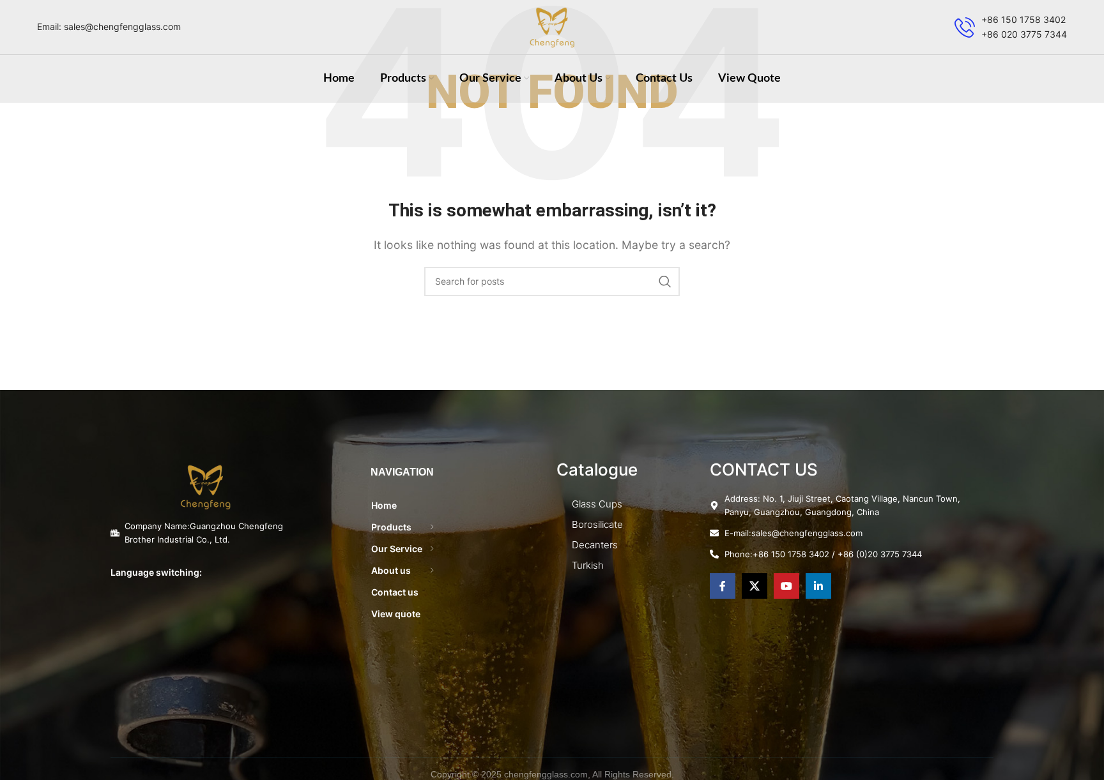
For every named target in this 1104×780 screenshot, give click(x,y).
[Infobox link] (1010, 27)
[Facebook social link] (722, 586)
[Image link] (205, 485)
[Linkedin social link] (818, 586)
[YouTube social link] (786, 586)
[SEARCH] (665, 281)
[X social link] (754, 586)
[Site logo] (552, 26)
